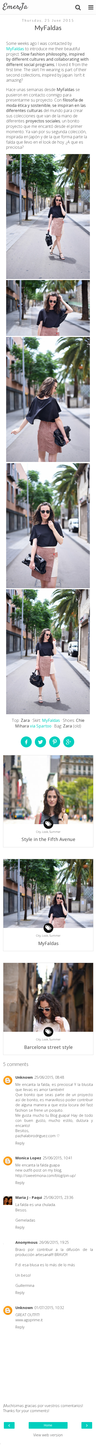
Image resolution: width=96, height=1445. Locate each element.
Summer (55, 832)
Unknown (24, 1077)
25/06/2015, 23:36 (58, 1197)
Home (48, 1425)
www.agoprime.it (29, 1319)
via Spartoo (40, 726)
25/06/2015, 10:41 (57, 1157)
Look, (45, 832)
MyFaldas (15, 49)
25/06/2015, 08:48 (49, 1077)
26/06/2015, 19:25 (54, 1242)
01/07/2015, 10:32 (49, 1307)
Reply (20, 1143)
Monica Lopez (28, 1157)
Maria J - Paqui (28, 1197)
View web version (48, 1435)
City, (39, 832)
